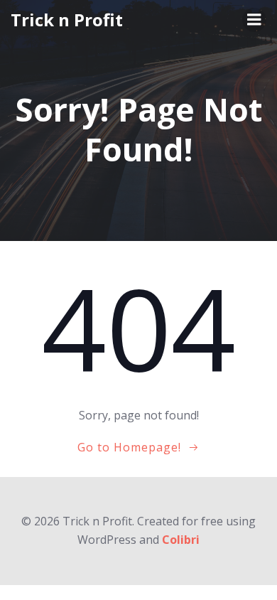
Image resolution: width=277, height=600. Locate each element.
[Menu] (254, 20)
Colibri (181, 539)
